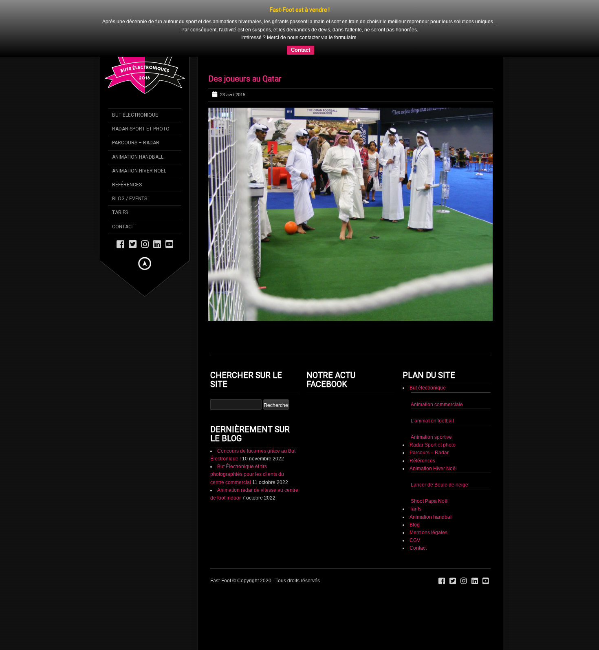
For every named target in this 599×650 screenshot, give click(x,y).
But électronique (428, 388)
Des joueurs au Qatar (245, 79)
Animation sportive (431, 437)
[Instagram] (144, 244)
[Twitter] (132, 244)
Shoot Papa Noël (430, 501)
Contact (300, 50)
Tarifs (415, 509)
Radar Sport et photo (433, 445)
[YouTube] (169, 244)
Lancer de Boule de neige (439, 485)
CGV (415, 540)
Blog (415, 525)
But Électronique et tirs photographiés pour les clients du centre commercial (247, 474)
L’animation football (432, 421)
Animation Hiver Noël (433, 468)
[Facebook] (120, 244)
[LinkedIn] (157, 244)
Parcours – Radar (429, 452)
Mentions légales (428, 532)
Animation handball (431, 517)
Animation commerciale (437, 404)
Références (422, 461)
